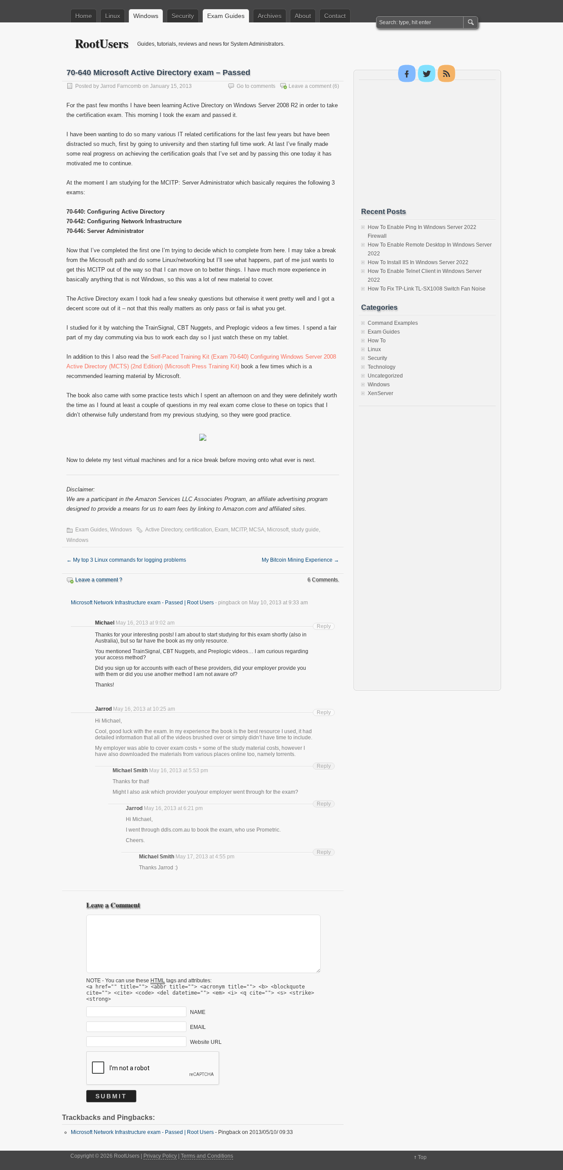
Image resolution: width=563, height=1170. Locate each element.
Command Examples (393, 323)
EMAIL (198, 1027)
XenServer (380, 393)
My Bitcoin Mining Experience (300, 560)
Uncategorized (385, 376)
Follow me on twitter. (426, 73)
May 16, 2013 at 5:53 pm (178, 770)
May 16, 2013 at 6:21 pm (173, 808)
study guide (305, 530)
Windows (145, 15)
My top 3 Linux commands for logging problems (126, 560)
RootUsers (101, 43)
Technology (381, 367)
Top (422, 1157)
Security (183, 15)
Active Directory (163, 530)
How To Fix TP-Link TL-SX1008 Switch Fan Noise (427, 289)
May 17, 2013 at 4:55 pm (204, 857)
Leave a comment (310, 86)
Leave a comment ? (98, 580)
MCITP (238, 530)
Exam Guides (226, 15)
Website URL (206, 1042)
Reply (324, 626)
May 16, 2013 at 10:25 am (144, 709)
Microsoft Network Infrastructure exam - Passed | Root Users (142, 603)
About (303, 15)
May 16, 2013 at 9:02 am (145, 623)
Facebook (407, 73)
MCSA (256, 530)
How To (377, 341)
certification (198, 530)
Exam (221, 530)
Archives (270, 15)
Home (83, 15)
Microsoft (278, 530)
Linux (112, 15)
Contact (335, 15)
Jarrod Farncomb (120, 86)
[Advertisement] (427, 144)
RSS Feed (446, 73)
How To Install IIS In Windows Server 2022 (418, 262)
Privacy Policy (160, 1156)
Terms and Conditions (207, 1156)
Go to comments (256, 86)
